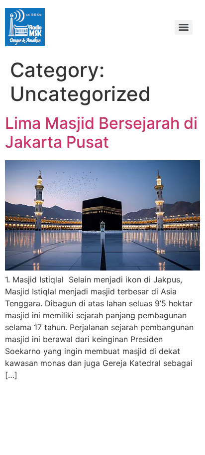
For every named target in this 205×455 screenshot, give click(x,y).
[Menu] (184, 27)
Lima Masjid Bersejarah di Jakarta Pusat (101, 132)
